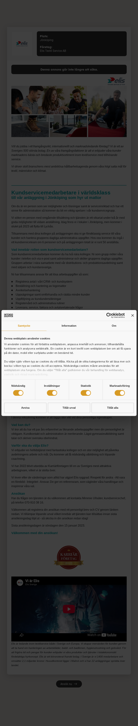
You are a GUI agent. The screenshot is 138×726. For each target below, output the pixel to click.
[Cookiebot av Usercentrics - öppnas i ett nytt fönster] (109, 315)
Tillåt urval (69, 407)
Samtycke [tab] (24, 325)
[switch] (52, 393)
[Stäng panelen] (132, 315)
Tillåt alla (112, 407)
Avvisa (25, 407)
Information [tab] (69, 325)
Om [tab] (114, 325)
